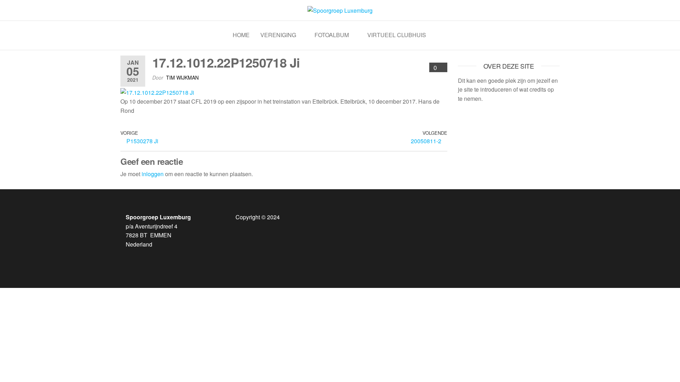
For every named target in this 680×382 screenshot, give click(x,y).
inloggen (153, 174)
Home (241, 35)
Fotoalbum (331, 35)
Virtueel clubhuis (396, 35)
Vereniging (278, 35)
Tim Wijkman (182, 77)
